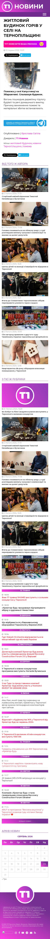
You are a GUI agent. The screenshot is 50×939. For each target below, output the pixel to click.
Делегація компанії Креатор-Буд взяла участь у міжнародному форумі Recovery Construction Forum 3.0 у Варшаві (23, 654)
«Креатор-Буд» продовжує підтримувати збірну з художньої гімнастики (23, 609)
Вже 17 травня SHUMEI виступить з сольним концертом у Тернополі (25, 598)
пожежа (27, 146)
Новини (28, 6)
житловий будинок (21, 143)
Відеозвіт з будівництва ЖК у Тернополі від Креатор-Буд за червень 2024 (25, 721)
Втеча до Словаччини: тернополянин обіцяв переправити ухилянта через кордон (23, 302)
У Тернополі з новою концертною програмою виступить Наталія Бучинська (24, 670)
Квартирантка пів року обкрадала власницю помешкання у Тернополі (23, 369)
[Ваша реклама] (25, 44)
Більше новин (25, 821)
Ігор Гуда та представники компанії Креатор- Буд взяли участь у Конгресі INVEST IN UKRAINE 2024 (22, 685)
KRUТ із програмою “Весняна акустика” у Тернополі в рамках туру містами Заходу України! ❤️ (22, 812)
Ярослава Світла (30, 133)
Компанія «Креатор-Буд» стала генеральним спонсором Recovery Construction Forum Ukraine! (20, 795)
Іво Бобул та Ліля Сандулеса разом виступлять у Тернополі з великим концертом (25, 413)
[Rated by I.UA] (8, 932)
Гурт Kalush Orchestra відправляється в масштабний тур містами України (22, 638)
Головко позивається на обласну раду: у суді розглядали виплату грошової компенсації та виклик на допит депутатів (24, 232)
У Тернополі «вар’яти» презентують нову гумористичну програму (22, 764)
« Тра (4, 879)
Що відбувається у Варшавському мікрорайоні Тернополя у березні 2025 (22, 623)
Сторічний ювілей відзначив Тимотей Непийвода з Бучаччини (20, 197)
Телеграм (26, 55)
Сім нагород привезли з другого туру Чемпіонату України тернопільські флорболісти (25, 336)
